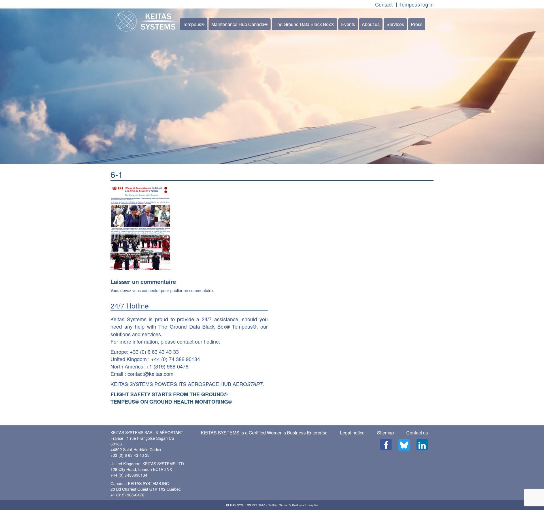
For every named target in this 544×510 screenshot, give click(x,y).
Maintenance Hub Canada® (239, 24)
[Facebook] (386, 444)
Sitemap (385, 432)
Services (395, 24)
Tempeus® (194, 24)
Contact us (417, 432)
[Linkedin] (422, 444)
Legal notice (352, 432)
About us (371, 24)
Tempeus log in (416, 4)
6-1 (116, 174)
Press (416, 24)
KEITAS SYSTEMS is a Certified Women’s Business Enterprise (264, 432)
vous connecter (146, 290)
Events (348, 24)
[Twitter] (404, 445)
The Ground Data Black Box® (304, 24)
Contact (384, 4)
